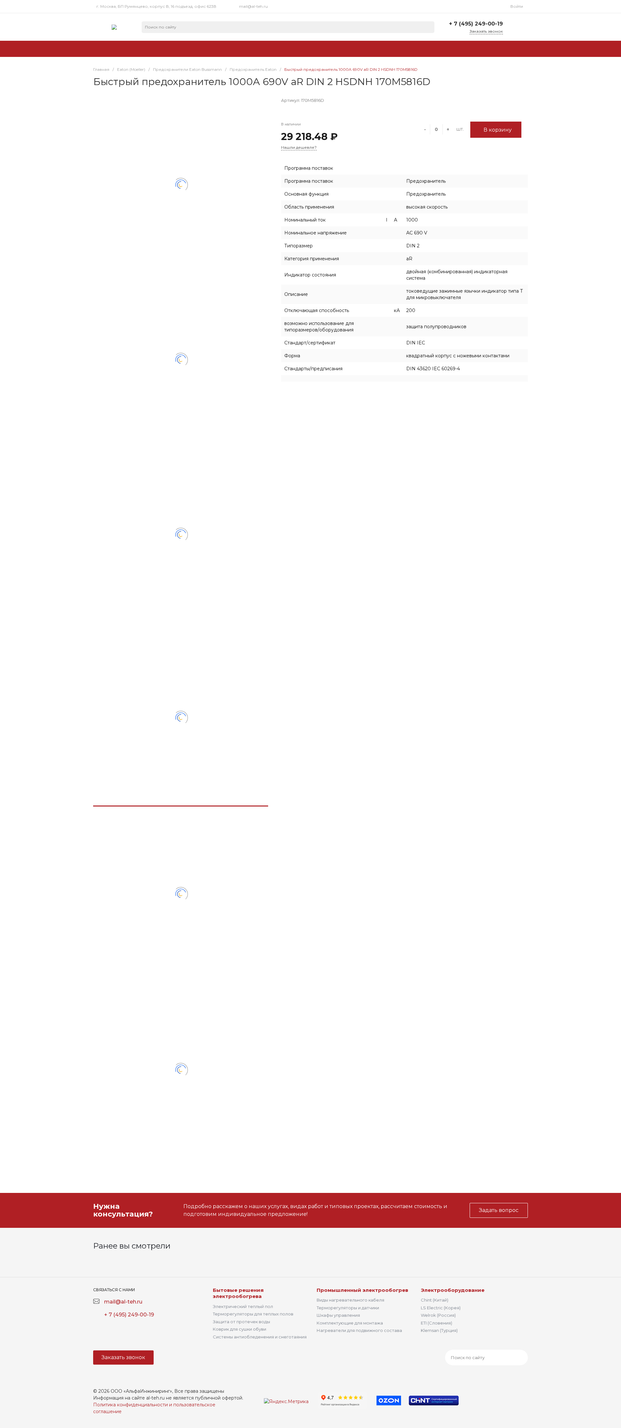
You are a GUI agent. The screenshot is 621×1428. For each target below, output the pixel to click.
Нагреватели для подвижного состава (359, 1330)
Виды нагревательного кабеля (350, 1300)
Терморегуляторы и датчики (348, 1307)
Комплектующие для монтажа (350, 1322)
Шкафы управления (338, 1315)
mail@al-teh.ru (253, 6)
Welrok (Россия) (438, 1315)
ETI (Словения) (436, 1322)
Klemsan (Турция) (439, 1330)
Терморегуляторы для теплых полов (253, 1313)
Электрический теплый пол (243, 1306)
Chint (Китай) (434, 1300)
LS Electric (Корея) (441, 1307)
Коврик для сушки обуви (239, 1329)
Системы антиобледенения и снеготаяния (260, 1336)
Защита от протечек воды (241, 1321)
